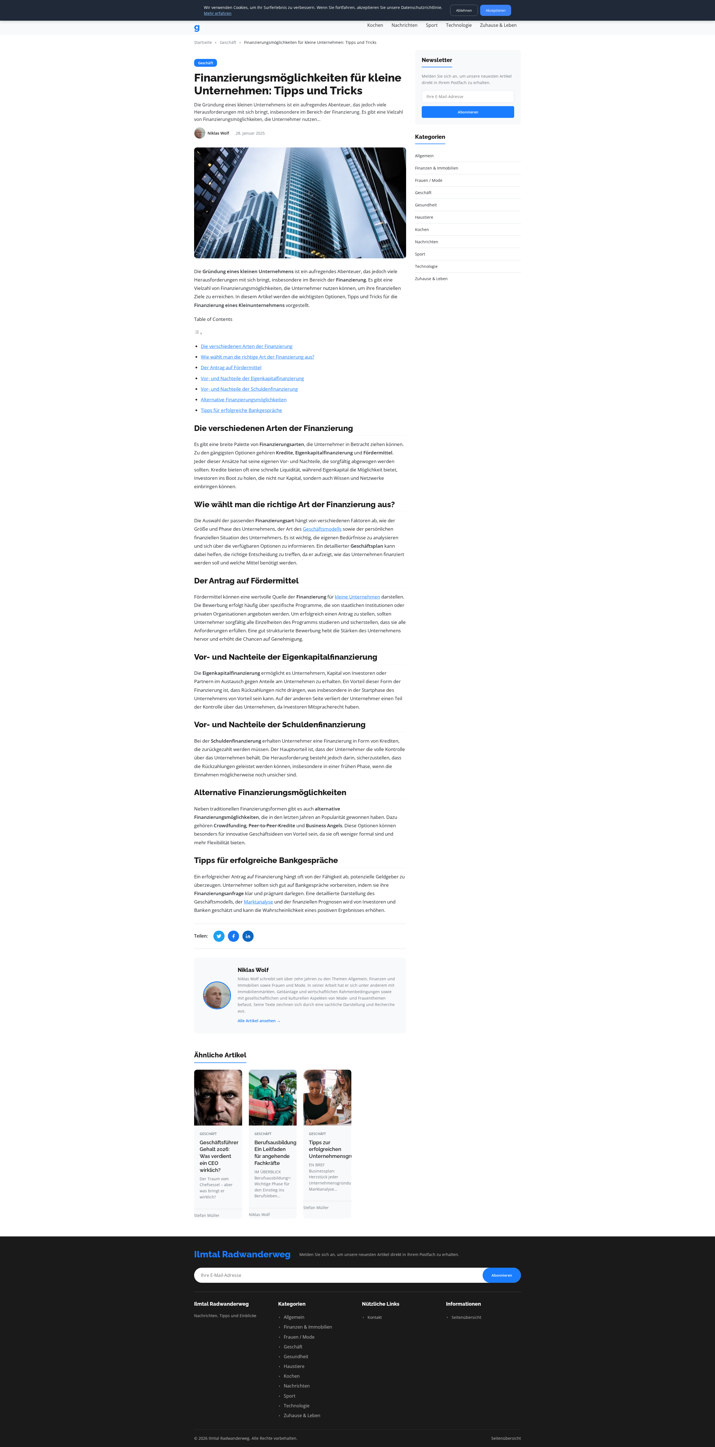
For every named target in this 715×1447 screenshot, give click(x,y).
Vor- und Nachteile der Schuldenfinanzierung (249, 389)
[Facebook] (233, 936)
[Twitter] (219, 936)
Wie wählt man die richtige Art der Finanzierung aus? (257, 357)
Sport (432, 25)
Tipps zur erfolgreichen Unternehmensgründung (339, 1149)
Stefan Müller (207, 1215)
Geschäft (228, 42)
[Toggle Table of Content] (198, 333)
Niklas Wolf (253, 970)
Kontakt (374, 1317)
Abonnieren (468, 112)
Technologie (459, 25)
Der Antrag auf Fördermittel (231, 367)
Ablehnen (464, 10)
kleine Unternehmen (357, 596)
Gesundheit (295, 1356)
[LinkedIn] (248, 936)
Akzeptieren (496, 10)
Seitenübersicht (466, 1317)
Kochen (375, 25)
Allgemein (293, 1317)
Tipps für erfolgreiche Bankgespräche (241, 410)
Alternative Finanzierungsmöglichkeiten (244, 399)
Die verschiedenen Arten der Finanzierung (246, 346)
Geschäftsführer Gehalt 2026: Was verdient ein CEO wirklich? (219, 1156)
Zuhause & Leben (498, 25)
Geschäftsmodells (322, 529)
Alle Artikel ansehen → (259, 1020)
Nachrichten (405, 25)
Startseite (203, 42)
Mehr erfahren (218, 13)
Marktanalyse (258, 901)
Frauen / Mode (298, 1337)
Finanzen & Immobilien (307, 1327)
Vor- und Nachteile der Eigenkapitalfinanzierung (252, 378)
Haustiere (293, 1366)
